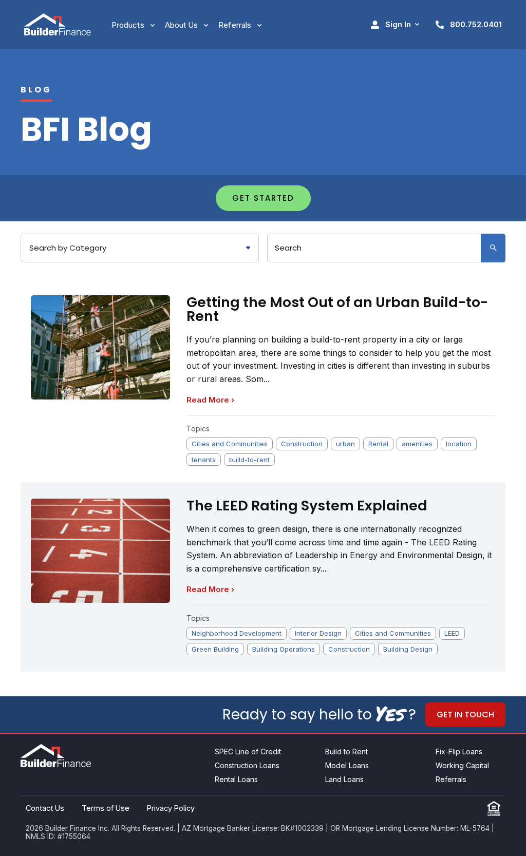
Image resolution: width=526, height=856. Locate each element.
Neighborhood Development (236, 633)
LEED (452, 633)
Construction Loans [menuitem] (247, 765)
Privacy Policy (171, 808)
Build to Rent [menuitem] (346, 751)
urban (345, 444)
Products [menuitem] (127, 25)
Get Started (263, 198)
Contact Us (45, 808)
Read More (210, 400)
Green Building (215, 649)
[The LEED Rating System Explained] (100, 551)
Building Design (408, 649)
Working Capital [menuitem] (462, 765)
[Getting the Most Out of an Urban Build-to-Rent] (100, 347)
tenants (204, 459)
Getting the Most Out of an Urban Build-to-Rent (337, 309)
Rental (378, 444)
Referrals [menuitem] (234, 25)
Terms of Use (105, 808)
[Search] (493, 248)
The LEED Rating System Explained (306, 505)
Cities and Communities (230, 444)
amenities (417, 444)
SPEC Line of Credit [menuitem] (248, 751)
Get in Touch (465, 714)
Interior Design (318, 633)
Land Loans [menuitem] (344, 779)
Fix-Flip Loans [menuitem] (459, 751)
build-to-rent (249, 459)
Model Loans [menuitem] (347, 765)
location (459, 444)
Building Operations (283, 649)
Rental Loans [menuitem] (236, 779)
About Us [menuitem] (181, 25)
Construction (302, 444)
